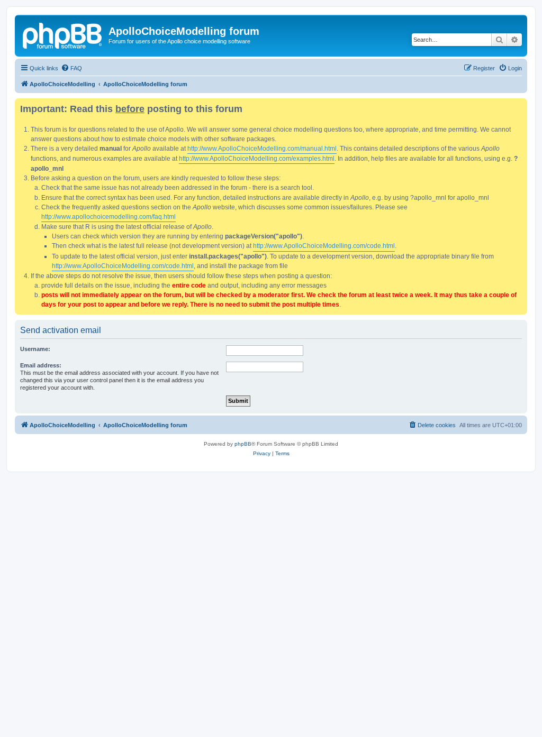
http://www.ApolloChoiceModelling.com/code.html (324, 246)
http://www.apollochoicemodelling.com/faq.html (108, 216)
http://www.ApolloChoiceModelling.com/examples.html (257, 158)
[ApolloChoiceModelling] (63, 34)
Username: (35, 349)
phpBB (242, 444)
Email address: (40, 365)
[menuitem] (71, 68)
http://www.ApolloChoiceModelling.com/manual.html (262, 148)
